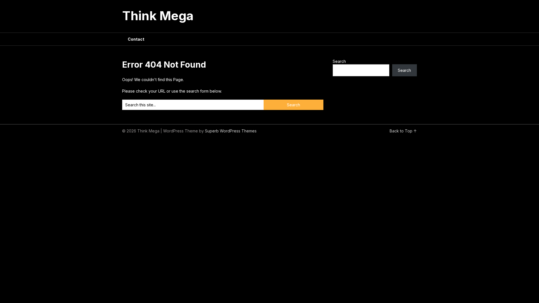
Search (339, 61)
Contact (136, 39)
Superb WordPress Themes (231, 130)
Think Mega (157, 15)
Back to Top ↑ (403, 130)
